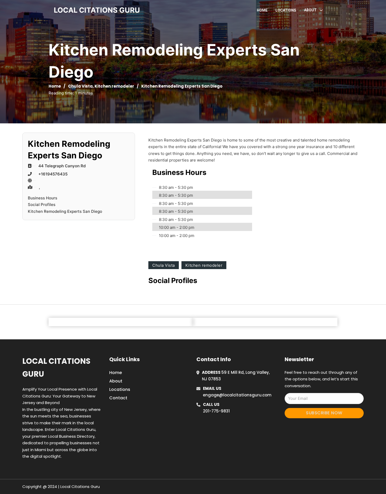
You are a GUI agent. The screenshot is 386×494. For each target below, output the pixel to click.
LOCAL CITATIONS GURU (97, 10)
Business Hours (42, 197)
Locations (285, 10)
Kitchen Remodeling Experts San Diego (65, 211)
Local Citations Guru (56, 367)
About (115, 381)
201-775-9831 (216, 411)
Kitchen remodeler (114, 86)
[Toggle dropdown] (321, 10)
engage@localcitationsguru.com (237, 395)
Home (262, 10)
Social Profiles (41, 204)
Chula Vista (80, 86)
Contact (118, 398)
